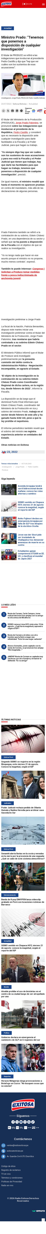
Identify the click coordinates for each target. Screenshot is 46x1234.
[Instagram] (25, 1122)
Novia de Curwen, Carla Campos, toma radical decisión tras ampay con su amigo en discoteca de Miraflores (25, 616)
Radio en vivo (7, 1185)
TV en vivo (6, 1174)
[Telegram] (21, 111)
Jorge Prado (19, 467)
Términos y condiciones (11, 1178)
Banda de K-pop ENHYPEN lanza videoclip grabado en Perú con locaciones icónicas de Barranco (22, 902)
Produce (5, 470)
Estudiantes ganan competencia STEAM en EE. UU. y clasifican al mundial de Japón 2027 (31, 555)
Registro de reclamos (11, 1170)
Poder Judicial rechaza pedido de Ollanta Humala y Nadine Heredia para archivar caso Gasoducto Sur (22, 810)
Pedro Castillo (21, 132)
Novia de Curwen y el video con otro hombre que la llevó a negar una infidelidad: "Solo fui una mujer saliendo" (25, 637)
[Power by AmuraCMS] (38, 1211)
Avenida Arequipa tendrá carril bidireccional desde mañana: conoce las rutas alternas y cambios (30, 490)
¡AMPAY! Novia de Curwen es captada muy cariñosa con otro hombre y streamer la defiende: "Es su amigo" (25, 659)
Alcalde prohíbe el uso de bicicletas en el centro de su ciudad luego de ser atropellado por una (23, 994)
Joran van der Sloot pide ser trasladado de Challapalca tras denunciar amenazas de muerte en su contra (31, 540)
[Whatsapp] (3, 111)
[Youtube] (21, 1122)
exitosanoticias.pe (15, 1151)
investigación (7, 467)
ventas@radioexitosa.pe (17, 1145)
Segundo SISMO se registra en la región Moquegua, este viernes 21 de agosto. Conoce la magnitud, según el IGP (20, 764)
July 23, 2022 (9, 451)
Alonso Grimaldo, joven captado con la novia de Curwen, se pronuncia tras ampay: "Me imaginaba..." (26, 648)
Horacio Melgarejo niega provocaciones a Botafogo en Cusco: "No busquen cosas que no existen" (22, 1083)
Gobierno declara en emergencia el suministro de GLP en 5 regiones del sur (20, 1038)
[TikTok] (33, 1122)
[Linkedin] (17, 111)
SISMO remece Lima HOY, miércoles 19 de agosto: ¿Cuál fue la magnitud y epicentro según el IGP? (25, 626)
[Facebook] (12, 111)
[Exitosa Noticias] (6, 4)
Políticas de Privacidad (11, 1181)
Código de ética (8, 1166)
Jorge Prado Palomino (27, 122)
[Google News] (29, 1122)
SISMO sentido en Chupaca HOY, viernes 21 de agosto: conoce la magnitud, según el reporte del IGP (31, 506)
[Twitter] (8, 111)
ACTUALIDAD (26, 464)
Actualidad (7, 28)
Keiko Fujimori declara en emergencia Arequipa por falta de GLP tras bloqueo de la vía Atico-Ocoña (30, 522)
